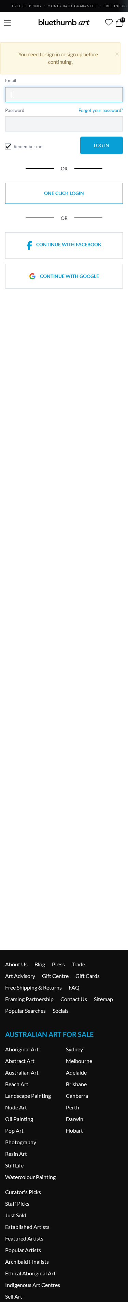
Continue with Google (69, 276)
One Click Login (64, 193)
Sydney (74, 1049)
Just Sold (15, 1215)
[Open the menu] (7, 23)
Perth (72, 1107)
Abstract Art (19, 1061)
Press (58, 964)
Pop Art (14, 1130)
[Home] (64, 22)
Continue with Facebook (68, 244)
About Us (16, 964)
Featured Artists (24, 1238)
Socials (61, 1010)
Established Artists (27, 1226)
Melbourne (79, 1061)
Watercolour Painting (30, 1177)
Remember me (28, 146)
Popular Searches (25, 1010)
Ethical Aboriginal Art (30, 1273)
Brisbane (76, 1084)
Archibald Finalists (27, 1261)
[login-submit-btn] (101, 145)
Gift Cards (87, 975)
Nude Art (16, 1107)
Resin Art (16, 1153)
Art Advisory (20, 975)
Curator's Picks (23, 1192)
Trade (78, 964)
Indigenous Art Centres (32, 1285)
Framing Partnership (29, 999)
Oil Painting (19, 1119)
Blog (39, 964)
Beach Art (16, 1084)
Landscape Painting (28, 1095)
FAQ (74, 987)
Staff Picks (17, 1203)
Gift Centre (55, 975)
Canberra (77, 1095)
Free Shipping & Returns (33, 987)
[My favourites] (109, 22)
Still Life (14, 1165)
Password (14, 110)
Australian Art (22, 1072)
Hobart (74, 1130)
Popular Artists (23, 1250)
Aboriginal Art (22, 1049)
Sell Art (13, 1296)
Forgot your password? (101, 110)
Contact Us (73, 999)
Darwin (74, 1119)
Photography (20, 1142)
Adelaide (76, 1072)
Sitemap (103, 999)
